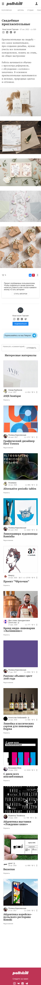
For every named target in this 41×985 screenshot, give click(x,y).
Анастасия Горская (10, 29)
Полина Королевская (17, 435)
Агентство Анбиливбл (17, 718)
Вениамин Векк (14, 768)
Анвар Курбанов (15, 390)
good (10, 863)
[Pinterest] (33, 275)
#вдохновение (8, 448)
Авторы (21, 10)
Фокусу (11, 575)
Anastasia (12, 483)
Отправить (31, 348)
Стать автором (20, 294)
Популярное (6, 10)
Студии (30, 10)
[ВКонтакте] (30, 275)
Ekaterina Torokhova (16, 816)
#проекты (6, 400)
